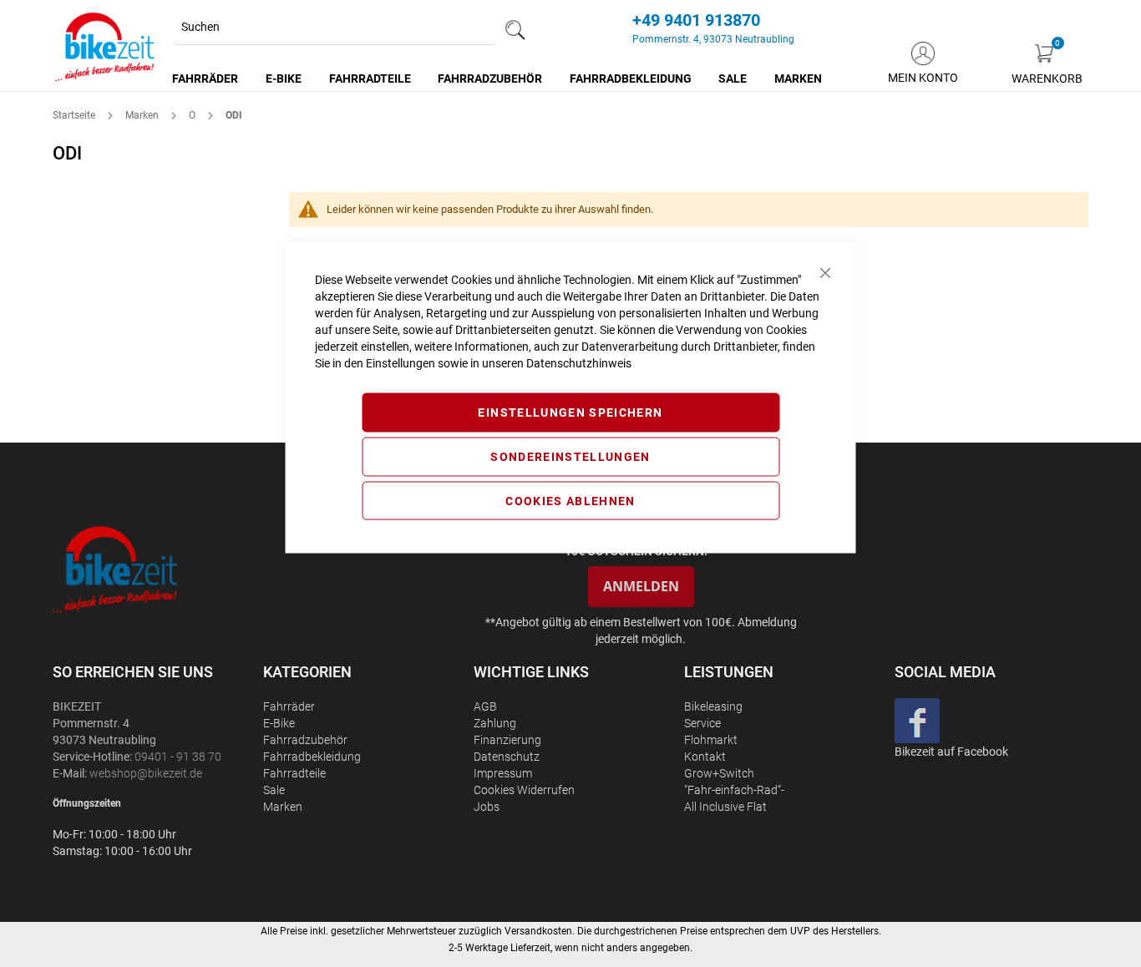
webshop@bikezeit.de (145, 773)
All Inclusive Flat (725, 806)
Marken (143, 115)
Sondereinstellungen (570, 456)
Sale (274, 790)
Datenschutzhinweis (578, 363)
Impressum (503, 773)
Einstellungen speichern (570, 412)
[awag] (156, 569)
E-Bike (279, 723)
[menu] (497, 78)
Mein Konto (923, 77)
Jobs (487, 806)
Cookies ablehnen (570, 500)
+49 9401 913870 (696, 20)
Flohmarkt (711, 740)
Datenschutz (507, 756)
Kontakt (705, 756)
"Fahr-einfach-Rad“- (734, 790)
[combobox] (335, 27)
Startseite (75, 115)
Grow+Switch (719, 773)
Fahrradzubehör (305, 740)
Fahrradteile (294, 773)
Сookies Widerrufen (524, 790)
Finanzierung (507, 740)
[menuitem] (206, 78)
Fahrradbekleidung (312, 756)
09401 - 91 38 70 (177, 756)
